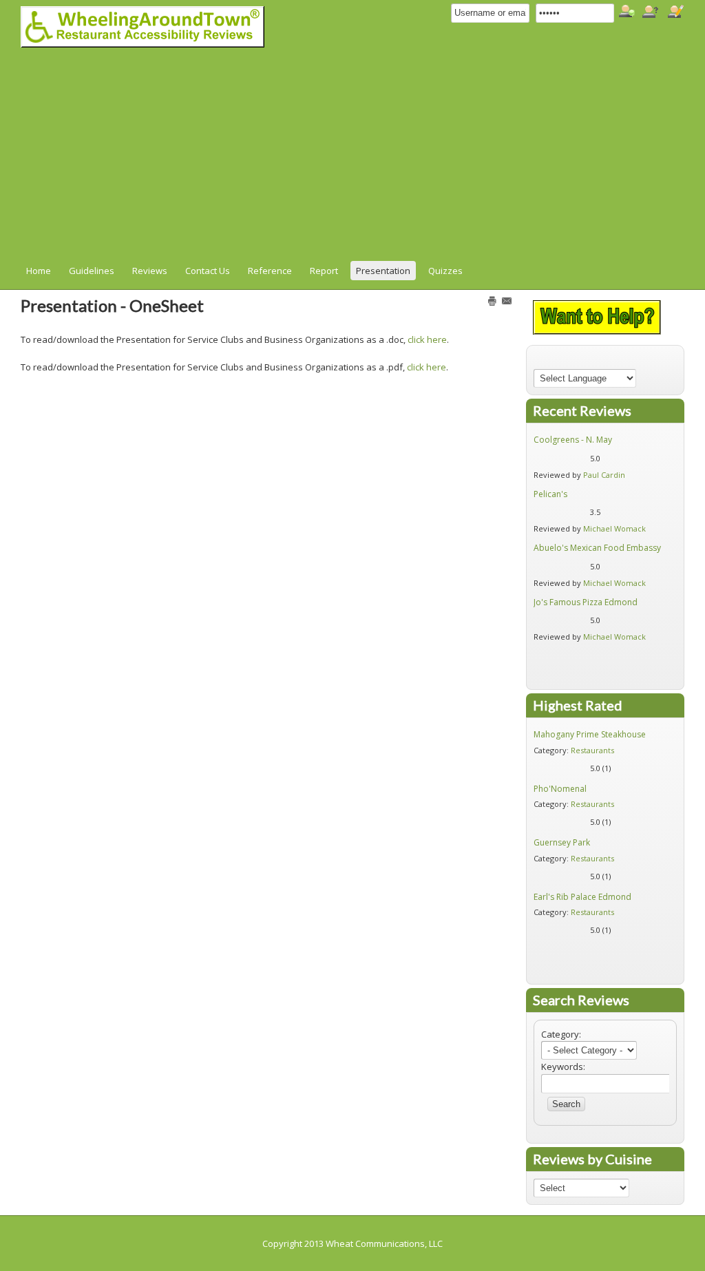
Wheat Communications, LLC (384, 1243)
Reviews (149, 270)
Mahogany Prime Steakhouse (590, 734)
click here (427, 339)
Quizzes (445, 270)
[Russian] (604, 361)
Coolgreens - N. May (573, 439)
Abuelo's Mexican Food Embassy (597, 548)
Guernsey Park (562, 842)
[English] (539, 361)
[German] (565, 361)
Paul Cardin (604, 475)
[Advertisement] (345, 157)
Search (566, 1104)
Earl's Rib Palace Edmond (582, 897)
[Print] (492, 300)
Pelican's (550, 494)
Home (38, 270)
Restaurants (592, 750)
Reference (270, 270)
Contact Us (207, 270)
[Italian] (578, 361)
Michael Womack (614, 528)
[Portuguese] (591, 361)
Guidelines (91, 270)
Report (324, 270)
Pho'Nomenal (560, 789)
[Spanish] (617, 361)
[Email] (506, 300)
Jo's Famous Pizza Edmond (586, 602)
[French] (552, 361)
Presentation (383, 270)
